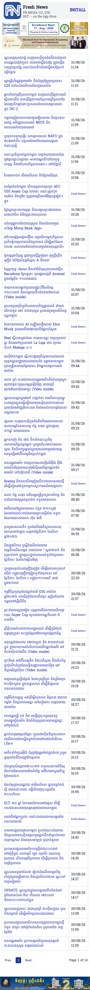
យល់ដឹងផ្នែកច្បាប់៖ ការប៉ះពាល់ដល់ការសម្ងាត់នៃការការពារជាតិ (34, 819)
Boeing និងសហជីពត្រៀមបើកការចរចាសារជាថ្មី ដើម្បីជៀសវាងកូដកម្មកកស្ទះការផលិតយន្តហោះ (34, 484)
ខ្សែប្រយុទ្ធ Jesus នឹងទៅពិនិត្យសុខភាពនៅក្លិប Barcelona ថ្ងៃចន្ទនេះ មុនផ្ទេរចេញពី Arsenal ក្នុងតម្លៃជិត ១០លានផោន (34, 274)
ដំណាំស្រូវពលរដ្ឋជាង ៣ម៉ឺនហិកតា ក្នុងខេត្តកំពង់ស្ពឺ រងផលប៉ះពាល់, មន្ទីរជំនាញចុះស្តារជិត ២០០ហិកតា (34, 789)
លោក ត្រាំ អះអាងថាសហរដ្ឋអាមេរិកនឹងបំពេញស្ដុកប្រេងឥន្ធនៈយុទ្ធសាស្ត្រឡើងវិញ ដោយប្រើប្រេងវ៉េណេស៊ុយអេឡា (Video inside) (35, 384)
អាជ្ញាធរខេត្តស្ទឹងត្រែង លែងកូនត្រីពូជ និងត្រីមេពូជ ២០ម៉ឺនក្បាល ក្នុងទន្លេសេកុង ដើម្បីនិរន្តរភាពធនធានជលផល (35, 684)
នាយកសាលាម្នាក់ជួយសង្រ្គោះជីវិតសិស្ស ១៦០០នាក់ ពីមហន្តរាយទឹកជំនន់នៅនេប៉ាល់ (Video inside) (31, 292)
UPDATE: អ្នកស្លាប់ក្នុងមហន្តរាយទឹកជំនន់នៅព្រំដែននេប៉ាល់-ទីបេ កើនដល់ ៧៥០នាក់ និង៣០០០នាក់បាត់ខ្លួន (33, 895)
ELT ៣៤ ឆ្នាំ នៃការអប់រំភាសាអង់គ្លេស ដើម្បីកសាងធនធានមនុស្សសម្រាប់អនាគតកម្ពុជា (32, 806)
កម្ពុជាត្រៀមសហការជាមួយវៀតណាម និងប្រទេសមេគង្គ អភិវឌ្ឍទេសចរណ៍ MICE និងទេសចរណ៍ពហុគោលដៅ (34, 123)
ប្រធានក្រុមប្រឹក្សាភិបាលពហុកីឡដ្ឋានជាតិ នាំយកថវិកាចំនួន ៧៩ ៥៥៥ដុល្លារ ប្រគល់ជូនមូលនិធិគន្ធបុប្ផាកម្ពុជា (35, 311)
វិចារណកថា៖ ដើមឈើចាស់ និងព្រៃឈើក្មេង (31, 175)
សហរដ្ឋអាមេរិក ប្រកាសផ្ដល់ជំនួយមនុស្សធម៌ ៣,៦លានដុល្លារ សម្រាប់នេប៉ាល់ (31, 943)
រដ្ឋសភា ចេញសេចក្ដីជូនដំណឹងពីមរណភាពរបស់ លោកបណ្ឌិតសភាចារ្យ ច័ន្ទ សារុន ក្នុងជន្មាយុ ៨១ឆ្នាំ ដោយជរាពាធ (33, 426)
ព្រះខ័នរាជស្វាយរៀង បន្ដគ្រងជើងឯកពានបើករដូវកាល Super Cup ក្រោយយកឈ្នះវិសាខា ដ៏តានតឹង (34, 615)
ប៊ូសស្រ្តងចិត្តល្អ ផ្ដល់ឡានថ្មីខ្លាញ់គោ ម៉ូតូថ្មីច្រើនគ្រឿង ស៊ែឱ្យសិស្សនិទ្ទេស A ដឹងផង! (33, 258)
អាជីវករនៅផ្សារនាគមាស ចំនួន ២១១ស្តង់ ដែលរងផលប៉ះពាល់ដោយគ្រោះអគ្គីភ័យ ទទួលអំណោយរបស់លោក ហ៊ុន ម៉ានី (32, 513)
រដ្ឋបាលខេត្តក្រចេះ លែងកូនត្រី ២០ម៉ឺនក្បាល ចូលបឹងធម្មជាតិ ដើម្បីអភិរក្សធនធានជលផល (35, 911)
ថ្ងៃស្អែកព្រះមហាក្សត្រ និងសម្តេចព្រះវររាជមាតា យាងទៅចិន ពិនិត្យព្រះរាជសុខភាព (32, 212)
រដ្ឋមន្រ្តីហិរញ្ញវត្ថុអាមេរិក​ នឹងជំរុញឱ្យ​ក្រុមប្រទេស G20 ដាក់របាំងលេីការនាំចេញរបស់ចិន (33, 83)
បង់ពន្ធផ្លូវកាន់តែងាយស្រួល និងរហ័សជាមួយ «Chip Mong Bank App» (31, 226)
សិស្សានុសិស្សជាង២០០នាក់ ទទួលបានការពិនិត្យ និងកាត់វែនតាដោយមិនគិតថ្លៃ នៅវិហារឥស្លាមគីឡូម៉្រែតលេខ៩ (34, 771)
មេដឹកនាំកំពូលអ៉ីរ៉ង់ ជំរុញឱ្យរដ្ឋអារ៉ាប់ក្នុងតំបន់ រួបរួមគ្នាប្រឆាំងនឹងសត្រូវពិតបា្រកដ (35, 755)
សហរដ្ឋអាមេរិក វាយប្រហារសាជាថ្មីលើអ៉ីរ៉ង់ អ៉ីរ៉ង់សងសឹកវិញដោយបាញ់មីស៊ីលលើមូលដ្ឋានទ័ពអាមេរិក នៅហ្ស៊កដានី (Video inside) (33, 468)
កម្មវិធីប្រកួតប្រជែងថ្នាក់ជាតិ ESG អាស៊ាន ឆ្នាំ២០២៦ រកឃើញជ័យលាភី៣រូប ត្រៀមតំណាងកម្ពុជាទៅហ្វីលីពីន (34, 596)
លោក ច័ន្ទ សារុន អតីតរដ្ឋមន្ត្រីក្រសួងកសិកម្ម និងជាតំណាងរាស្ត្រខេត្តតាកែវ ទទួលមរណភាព (34, 497)
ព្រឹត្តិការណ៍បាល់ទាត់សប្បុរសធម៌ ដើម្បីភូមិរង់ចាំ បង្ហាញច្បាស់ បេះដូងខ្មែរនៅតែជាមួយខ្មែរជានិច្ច (33, 631)
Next (28, 960)
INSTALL (78, 10)
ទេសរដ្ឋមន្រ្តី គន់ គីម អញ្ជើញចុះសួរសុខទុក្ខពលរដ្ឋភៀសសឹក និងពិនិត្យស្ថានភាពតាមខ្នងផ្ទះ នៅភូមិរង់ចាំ (33, 721)
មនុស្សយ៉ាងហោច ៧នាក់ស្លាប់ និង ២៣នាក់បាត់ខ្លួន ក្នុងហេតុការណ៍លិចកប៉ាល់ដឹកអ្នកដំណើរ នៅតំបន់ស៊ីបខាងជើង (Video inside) (34, 647)
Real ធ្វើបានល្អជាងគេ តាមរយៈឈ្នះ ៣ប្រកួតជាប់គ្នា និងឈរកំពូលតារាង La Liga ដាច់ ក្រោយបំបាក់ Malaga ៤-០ (35, 343)
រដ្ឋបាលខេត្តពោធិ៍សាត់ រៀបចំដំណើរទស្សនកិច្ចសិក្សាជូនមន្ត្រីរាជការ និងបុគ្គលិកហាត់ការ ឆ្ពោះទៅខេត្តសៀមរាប (34, 877)
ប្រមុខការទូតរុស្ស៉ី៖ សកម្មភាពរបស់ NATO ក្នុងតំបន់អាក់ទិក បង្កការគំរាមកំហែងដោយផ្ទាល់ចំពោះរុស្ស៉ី (33, 141)
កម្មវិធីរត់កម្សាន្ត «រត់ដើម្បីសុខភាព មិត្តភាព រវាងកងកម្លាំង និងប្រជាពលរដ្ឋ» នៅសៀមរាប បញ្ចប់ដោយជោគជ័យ (35, 702)
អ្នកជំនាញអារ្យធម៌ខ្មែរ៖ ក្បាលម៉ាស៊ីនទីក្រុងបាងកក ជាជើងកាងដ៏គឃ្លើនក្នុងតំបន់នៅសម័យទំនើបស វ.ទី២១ (35, 739)
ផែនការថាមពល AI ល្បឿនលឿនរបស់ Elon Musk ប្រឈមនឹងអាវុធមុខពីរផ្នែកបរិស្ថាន (32, 327)
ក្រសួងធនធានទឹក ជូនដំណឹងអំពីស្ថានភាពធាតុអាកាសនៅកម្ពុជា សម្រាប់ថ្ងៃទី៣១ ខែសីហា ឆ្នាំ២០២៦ (32, 532)
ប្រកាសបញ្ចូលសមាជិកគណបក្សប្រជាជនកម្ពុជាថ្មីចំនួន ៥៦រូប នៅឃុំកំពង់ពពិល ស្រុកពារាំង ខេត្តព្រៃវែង (34, 927)
